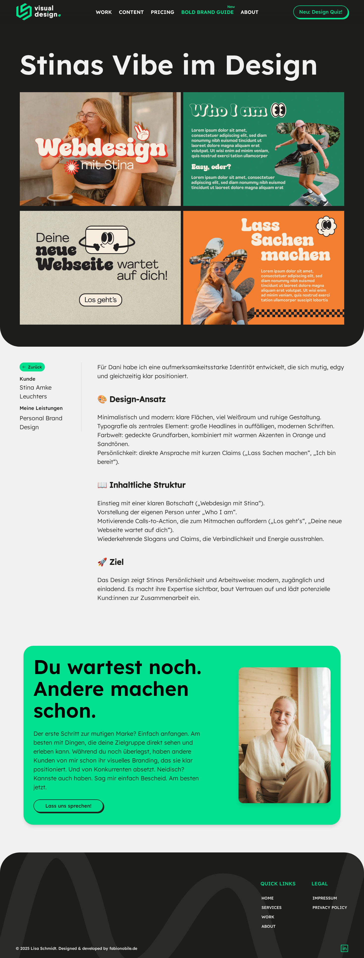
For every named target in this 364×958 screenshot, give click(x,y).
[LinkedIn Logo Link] (344, 948)
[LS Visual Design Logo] (38, 12)
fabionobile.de (123, 948)
